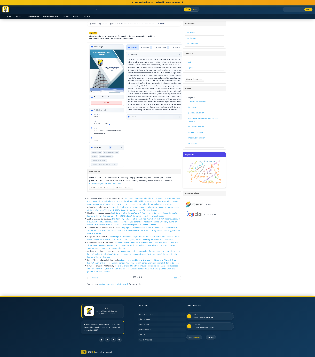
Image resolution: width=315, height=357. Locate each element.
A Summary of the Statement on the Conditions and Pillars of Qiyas (148, 260)
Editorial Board (145, 319)
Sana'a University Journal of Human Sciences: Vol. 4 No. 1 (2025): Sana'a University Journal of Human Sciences (133, 232)
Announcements (50, 16)
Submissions (33, 16)
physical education (196, 113)
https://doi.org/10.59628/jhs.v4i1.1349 (105, 183)
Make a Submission (194, 79)
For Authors (191, 38)
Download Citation (123, 187)
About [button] (19, 16)
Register (86, 16)
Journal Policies (145, 329)
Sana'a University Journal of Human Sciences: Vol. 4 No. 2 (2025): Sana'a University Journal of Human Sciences (132, 223)
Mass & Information (196, 138)
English (190, 68)
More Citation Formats (100, 187)
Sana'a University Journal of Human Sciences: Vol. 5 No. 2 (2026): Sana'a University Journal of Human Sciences (132, 214)
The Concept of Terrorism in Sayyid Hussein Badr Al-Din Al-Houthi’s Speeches (141, 236)
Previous (94, 278)
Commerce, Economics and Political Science (203, 120)
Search (308, 9)
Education (192, 143)
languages (192, 107)
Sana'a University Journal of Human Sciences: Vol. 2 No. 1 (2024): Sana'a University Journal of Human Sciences (132, 256)
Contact (65, 16)
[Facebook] (101, 339)
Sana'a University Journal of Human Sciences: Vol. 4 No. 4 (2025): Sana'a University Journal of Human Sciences (133, 263)
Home (96, 9)
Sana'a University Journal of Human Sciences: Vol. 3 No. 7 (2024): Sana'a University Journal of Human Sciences (133, 238)
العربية (189, 62)
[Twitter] (107, 339)
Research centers (195, 132)
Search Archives (145, 340)
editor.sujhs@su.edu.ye (203, 317)
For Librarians (192, 43)
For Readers (192, 32)
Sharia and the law (196, 126)
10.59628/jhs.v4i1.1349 (101, 124)
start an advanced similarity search (113, 284)
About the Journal (146, 314)
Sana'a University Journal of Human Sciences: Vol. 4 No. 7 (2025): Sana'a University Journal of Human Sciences (133, 209)
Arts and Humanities (197, 101)
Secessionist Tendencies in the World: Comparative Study (133, 207)
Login (76, 16)
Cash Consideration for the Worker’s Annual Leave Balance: (136, 213)
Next (176, 278)
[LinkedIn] (113, 339)
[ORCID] (119, 339)
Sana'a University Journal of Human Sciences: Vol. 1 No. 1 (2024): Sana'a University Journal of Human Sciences (131, 247)
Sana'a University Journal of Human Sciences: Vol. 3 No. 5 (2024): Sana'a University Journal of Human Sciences (132, 203)
